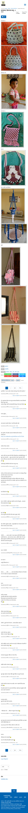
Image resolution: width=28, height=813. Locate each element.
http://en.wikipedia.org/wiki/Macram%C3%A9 (12, 436)
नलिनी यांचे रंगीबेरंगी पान (14, 8)
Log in (12, 380)
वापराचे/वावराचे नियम (5, 804)
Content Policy (17, 809)
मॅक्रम (11, 372)
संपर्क (21, 804)
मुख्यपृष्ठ (6, 8)
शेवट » (20, 388)
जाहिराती (15, 797)
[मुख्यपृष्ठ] (3, 3)
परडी (15, 372)
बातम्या (20, 797)
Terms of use (4, 809)
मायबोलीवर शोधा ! (4, 779)
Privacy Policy (10, 809)
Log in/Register (4, 759)
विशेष (11, 797)
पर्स (13, 372)
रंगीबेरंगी (9, 8)
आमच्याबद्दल (16, 804)
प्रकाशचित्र (6, 369)
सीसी (25, 797)
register (18, 380)
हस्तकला (6, 366)
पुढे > (15, 388)
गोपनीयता (12, 804)
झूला (18, 372)
